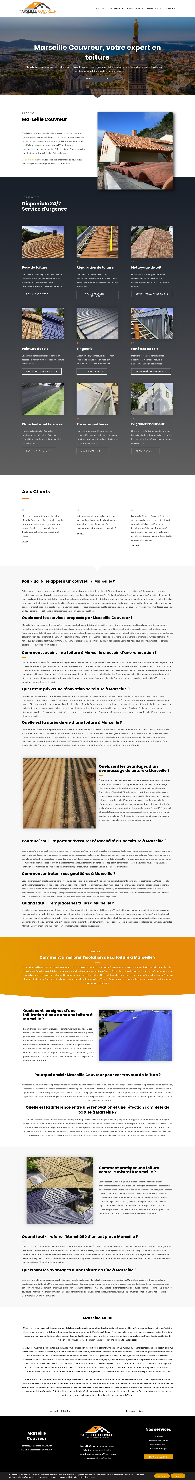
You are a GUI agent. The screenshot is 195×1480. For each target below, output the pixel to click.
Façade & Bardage (158, 1448)
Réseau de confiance (135, 1411)
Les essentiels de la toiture (60, 1411)
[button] (121, 8)
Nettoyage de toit (158, 1444)
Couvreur (114, 8)
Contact (170, 8)
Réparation (133, 8)
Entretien (152, 8)
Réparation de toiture (158, 1440)
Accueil (100, 8)
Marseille (27, 1328)
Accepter (162, 1476)
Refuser (178, 1476)
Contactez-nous (29, 159)
